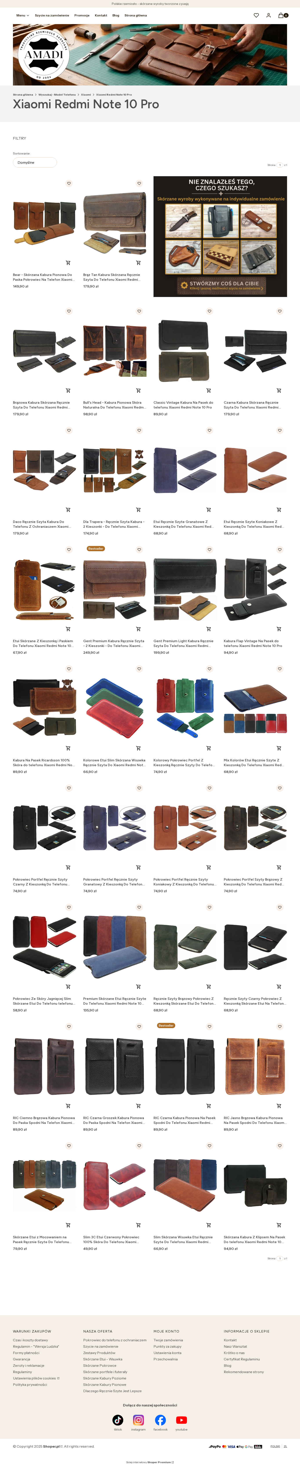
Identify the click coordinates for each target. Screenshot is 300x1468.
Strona (271, 165)
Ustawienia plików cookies (34, 1378)
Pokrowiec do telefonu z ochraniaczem (114, 1340)
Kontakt (230, 1340)
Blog (227, 1365)
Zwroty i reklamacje (28, 1365)
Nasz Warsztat (235, 1346)
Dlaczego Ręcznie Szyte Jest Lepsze (112, 1391)
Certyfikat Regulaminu (242, 1359)
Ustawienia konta (167, 1353)
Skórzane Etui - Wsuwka (102, 1359)
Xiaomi (86, 94)
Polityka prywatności (30, 1384)
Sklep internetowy (148, 1462)
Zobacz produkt (68, 262)
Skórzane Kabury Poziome (104, 1378)
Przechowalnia (166, 1359)
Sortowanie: (21, 153)
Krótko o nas (234, 1353)
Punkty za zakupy (167, 1346)
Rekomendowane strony (244, 1372)
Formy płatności (26, 1353)
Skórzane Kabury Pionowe (104, 1384)
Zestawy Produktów (99, 1353)
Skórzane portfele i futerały (105, 1372)
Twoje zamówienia (168, 1340)
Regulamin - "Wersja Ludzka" (36, 1346)
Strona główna (23, 94)
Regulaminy (22, 1372)
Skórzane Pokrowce (99, 1365)
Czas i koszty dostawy (30, 1340)
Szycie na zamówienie (100, 1346)
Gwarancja (21, 1359)
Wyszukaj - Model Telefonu (57, 94)
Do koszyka (138, 262)
